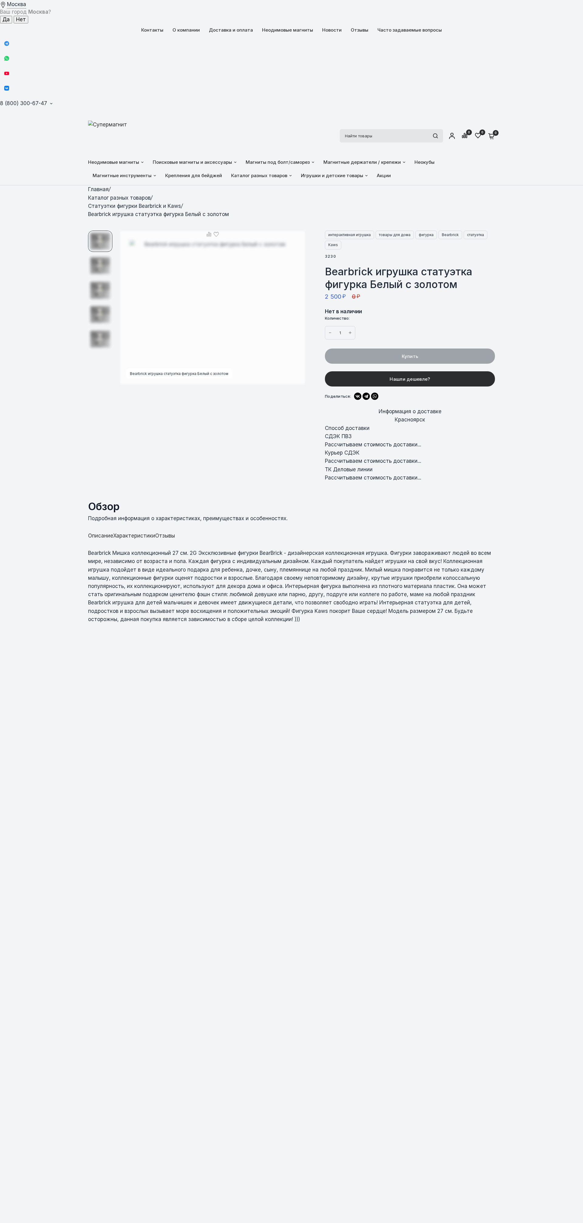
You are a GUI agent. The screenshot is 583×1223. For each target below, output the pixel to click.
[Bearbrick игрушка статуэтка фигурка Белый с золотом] (297, 238)
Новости (332, 30)
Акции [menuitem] (384, 175)
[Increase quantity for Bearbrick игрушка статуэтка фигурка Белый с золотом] (330, 332)
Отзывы (359, 30)
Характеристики (134, 535)
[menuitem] (152, 30)
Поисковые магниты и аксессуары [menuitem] (192, 162)
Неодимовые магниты (287, 30)
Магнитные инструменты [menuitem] (122, 175)
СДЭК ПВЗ (338, 436)
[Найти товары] (435, 136)
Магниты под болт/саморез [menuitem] (278, 162)
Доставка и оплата (231, 30)
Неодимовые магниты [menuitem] (113, 162)
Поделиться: (338, 396)
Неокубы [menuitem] (424, 162)
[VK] (6, 88)
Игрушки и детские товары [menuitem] (332, 175)
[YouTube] (6, 73)
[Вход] (452, 136)
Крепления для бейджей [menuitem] (193, 175)
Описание (100, 535)
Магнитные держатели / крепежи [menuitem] (362, 162)
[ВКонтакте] (357, 396)
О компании (186, 30)
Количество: (337, 318)
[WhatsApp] (6, 58)
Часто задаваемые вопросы (409, 30)
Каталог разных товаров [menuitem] (259, 175)
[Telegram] (6, 43)
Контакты (152, 30)
